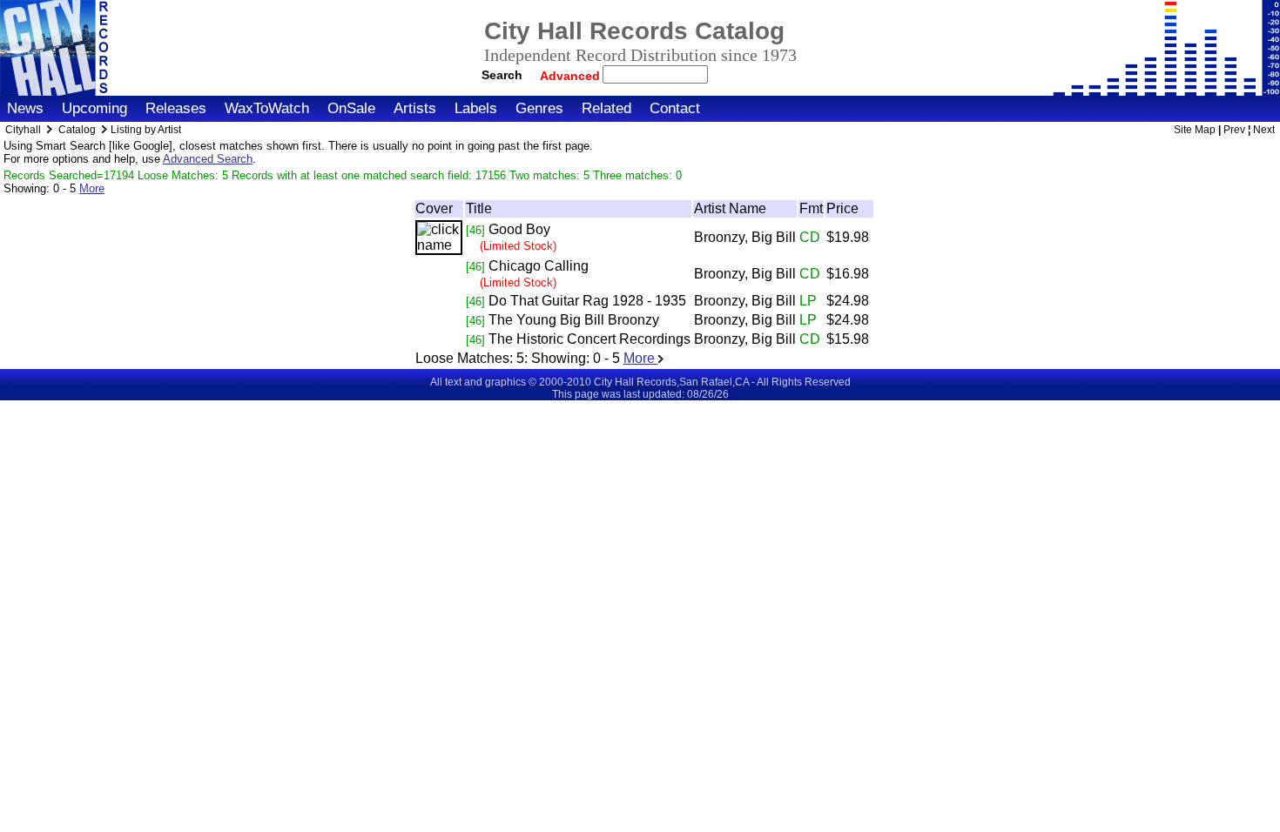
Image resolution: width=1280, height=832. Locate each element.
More (91, 188)
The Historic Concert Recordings (589, 339)
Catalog (77, 130)
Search (502, 75)
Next (1264, 130)
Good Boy (519, 229)
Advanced (571, 76)
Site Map (1195, 130)
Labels (476, 108)
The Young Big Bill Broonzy (573, 319)
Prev (1234, 130)
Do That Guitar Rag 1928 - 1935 (587, 300)
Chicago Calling (538, 265)
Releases (175, 108)
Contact (675, 108)
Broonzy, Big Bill (745, 237)
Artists (415, 108)
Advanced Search (208, 158)
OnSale (351, 108)
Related (606, 108)
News (25, 108)
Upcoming (94, 108)
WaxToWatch (267, 108)
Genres (539, 108)
